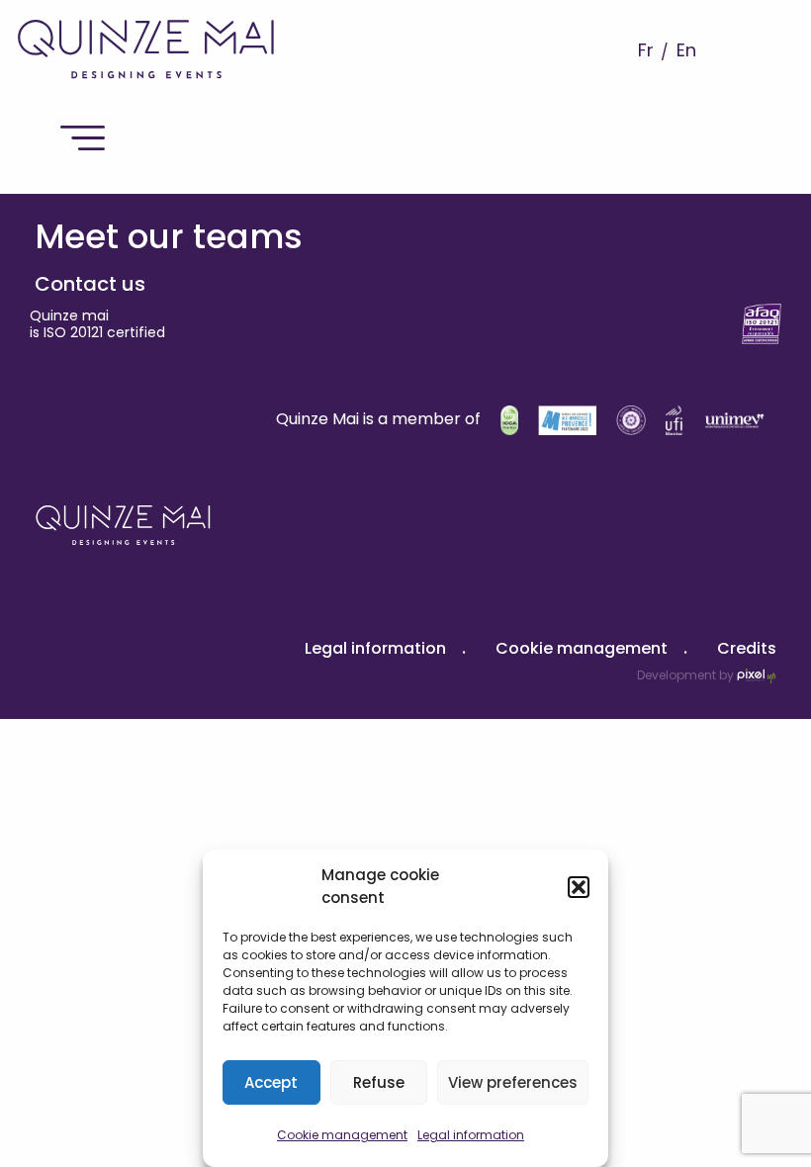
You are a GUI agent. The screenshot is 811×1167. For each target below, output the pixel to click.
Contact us (90, 284)
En (686, 50)
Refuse (379, 1082)
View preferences (513, 1082)
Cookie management (342, 1134)
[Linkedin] (42, 382)
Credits (746, 648)
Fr (646, 50)
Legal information (470, 1134)
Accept (271, 1082)
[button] (578, 887)
